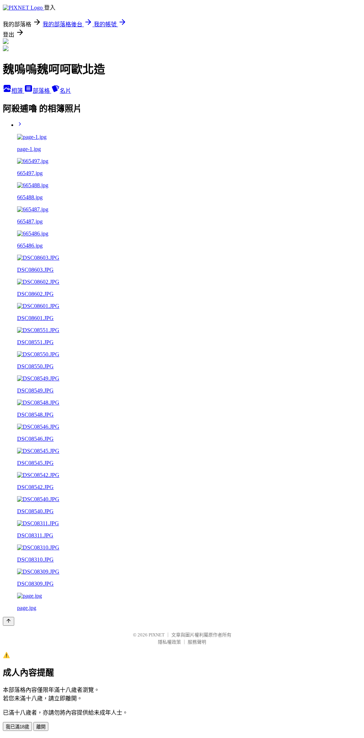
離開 (41, 726)
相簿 (17, 91)
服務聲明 (197, 642)
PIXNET (157, 634)
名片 (65, 91)
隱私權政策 (169, 642)
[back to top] (8, 621)
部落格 (42, 91)
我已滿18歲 (17, 726)
